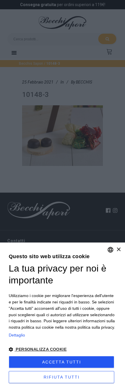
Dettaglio (17, 335)
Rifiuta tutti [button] (62, 377)
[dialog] (62, 316)
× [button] (118, 249)
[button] (62, 349)
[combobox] (110, 250)
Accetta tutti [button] (61, 362)
